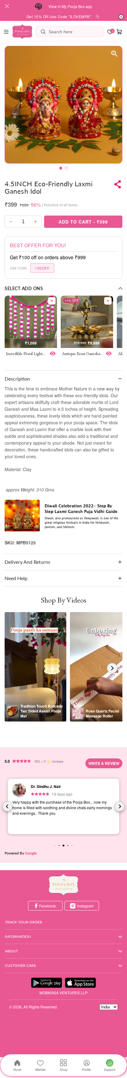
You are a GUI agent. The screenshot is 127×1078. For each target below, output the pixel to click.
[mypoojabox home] (63, 884)
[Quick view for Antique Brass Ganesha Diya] (109, 353)
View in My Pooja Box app (70, 6)
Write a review (103, 763)
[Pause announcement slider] (121, 17)
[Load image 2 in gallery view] (66, 168)
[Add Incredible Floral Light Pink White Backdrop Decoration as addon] (51, 301)
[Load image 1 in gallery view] (60, 168)
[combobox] (74, 31)
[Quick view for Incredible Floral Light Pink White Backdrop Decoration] (53, 353)
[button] (6, 32)
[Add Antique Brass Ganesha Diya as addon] (108, 301)
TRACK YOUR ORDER (23, 922)
